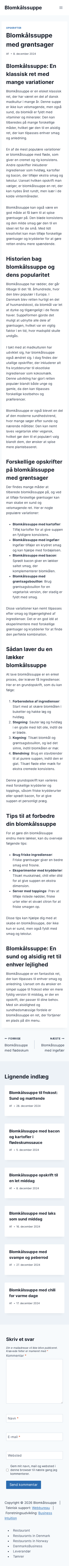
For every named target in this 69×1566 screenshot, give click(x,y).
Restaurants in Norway (30, 1541)
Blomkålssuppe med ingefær (52, 1044)
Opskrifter (13, 27)
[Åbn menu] (60, 8)
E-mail (14, 1437)
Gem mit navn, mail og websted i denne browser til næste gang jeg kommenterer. (33, 1470)
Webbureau (41, 1508)
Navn (13, 1418)
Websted (15, 1455)
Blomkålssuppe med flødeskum (17, 1044)
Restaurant (21, 1530)
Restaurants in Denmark (31, 1536)
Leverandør (22, 1551)
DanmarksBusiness (27, 1546)
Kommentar (16, 1356)
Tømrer (18, 1556)
